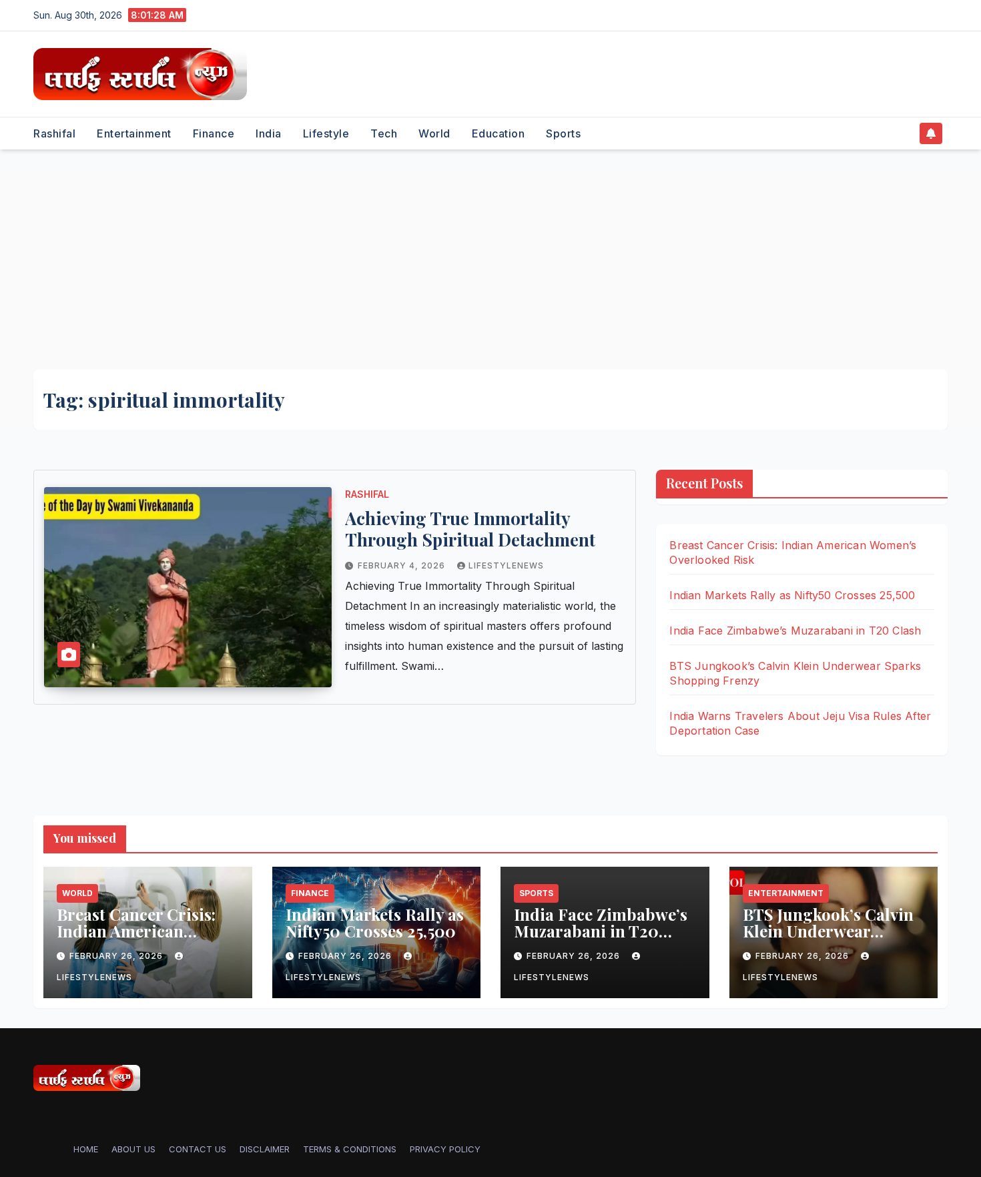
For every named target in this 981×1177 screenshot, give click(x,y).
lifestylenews (506, 565)
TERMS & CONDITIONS (349, 1149)
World (434, 133)
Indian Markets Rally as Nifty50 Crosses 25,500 (792, 595)
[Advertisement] (490, 269)
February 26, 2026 (117, 956)
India (269, 133)
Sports (563, 133)
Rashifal (54, 133)
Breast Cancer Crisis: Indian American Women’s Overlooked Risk (136, 939)
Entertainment (134, 133)
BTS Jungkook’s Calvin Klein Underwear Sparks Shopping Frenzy (828, 939)
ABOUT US (133, 1149)
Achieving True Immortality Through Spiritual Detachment (470, 528)
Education (498, 133)
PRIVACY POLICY (445, 1149)
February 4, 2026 (403, 565)
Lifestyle (326, 133)
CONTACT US (197, 1149)
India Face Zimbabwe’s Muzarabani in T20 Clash (795, 630)
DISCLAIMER (265, 1149)
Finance (214, 133)
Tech (383, 133)
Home (85, 1149)
